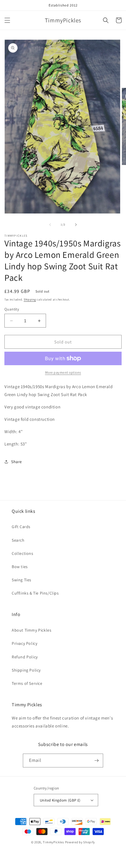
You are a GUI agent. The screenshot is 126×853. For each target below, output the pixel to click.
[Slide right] (75, 224)
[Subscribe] (96, 760)
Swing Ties (21, 579)
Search (18, 540)
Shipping (30, 299)
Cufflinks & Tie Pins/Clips (35, 593)
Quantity (11, 309)
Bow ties (20, 566)
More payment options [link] (63, 372)
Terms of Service (27, 683)
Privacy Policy (24, 643)
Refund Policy (25, 657)
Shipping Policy (26, 670)
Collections (22, 553)
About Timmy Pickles (31, 630)
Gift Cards (21, 526)
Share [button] (16, 461)
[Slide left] (50, 224)
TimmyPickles (53, 842)
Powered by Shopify (80, 842)
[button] (7, 20)
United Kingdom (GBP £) (60, 800)
